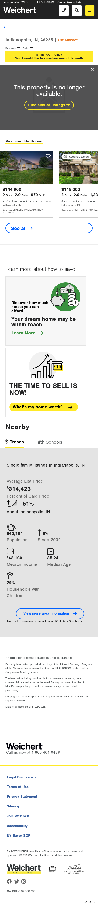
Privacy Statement (22, 796)
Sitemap (13, 806)
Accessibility (17, 826)
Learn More (27, 333)
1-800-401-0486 (45, 752)
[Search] (77, 10)
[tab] (14, 443)
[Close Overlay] (92, 69)
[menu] (90, 10)
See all (19, 228)
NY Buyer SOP (19, 835)
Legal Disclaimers (21, 777)
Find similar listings (47, 104)
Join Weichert (18, 816)
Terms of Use (18, 787)
